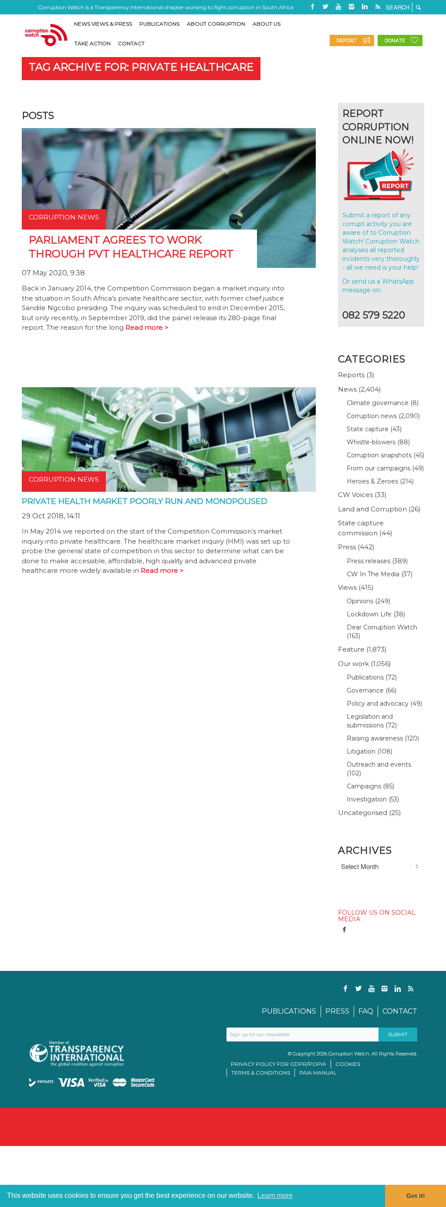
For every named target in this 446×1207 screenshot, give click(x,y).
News (347, 389)
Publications (365, 677)
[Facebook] (312, 6)
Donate (395, 40)
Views (347, 587)
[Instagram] (351, 6)
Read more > (147, 327)
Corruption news (372, 416)
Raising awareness (375, 738)
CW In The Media (373, 574)
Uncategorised (362, 812)
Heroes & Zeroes (372, 481)
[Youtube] (338, 6)
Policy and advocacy (378, 703)
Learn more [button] (275, 1195)
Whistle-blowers (371, 442)
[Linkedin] (364, 6)
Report (347, 40)
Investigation (367, 799)
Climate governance (378, 403)
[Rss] (377, 6)
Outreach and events (379, 764)
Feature (351, 649)
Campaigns (364, 786)
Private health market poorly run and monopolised (144, 501)
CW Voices (355, 494)
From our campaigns (378, 468)
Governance (365, 690)
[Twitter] (325, 6)
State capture (368, 429)
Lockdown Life (369, 614)
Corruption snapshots (379, 455)
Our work (353, 663)
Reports (351, 375)
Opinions (360, 601)
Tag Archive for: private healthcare (141, 67)
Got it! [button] (415, 1195)
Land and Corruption (372, 509)
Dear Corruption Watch (382, 627)
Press (347, 547)
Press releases (368, 561)
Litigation (361, 751)
